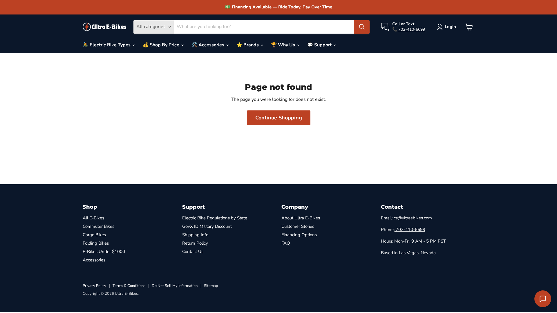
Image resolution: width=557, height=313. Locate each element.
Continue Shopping (278, 117)
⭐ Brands (248, 45)
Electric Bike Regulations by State (214, 218)
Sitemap (211, 285)
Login (450, 27)
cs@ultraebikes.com (413, 218)
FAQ (285, 243)
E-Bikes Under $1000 (104, 251)
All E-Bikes (93, 218)
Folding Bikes (96, 243)
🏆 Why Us (283, 45)
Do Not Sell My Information (175, 285)
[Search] (362, 27)
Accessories (94, 260)
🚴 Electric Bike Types (107, 45)
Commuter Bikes (98, 226)
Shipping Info (195, 235)
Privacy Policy (94, 285)
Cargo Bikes (94, 235)
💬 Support (320, 45)
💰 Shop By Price (161, 45)
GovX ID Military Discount (207, 226)
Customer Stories (297, 226)
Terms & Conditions (129, 285)
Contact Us (192, 251)
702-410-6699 (411, 29)
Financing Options (299, 235)
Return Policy (195, 243)
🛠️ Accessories (208, 45)
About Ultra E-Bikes (300, 218)
